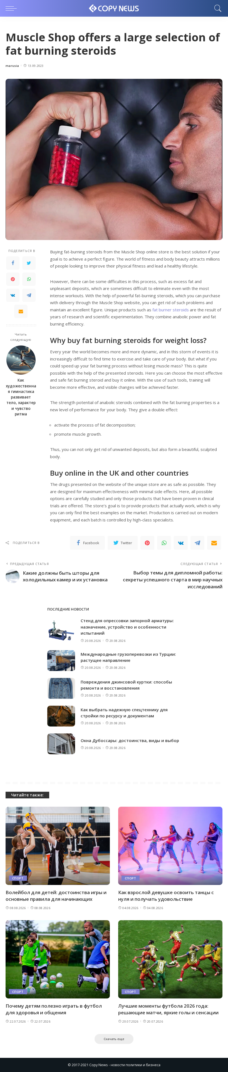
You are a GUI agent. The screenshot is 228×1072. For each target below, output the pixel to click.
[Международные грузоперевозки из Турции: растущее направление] (61, 660)
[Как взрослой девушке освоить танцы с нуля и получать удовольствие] (170, 846)
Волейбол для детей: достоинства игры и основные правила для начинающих (56, 895)
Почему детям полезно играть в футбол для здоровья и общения (54, 1009)
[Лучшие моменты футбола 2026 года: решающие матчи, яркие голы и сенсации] (170, 959)
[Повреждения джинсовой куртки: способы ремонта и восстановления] (61, 688)
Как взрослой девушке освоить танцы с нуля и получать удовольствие (166, 895)
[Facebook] (12, 263)
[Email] (21, 311)
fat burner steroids (170, 309)
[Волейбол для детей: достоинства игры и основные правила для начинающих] (58, 846)
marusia (12, 65)
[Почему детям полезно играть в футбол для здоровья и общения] (58, 959)
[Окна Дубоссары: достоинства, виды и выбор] (61, 743)
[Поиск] (216, 8)
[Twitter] (29, 263)
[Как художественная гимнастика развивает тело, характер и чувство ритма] (21, 360)
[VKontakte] (12, 295)
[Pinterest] (12, 279)
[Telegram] (29, 295)
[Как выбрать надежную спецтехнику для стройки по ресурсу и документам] (61, 716)
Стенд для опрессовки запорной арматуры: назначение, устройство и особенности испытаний (127, 627)
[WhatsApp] (29, 279)
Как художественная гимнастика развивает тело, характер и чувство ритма (21, 397)
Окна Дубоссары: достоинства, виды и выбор (130, 740)
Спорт (18, 878)
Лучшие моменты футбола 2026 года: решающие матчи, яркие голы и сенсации (168, 1009)
